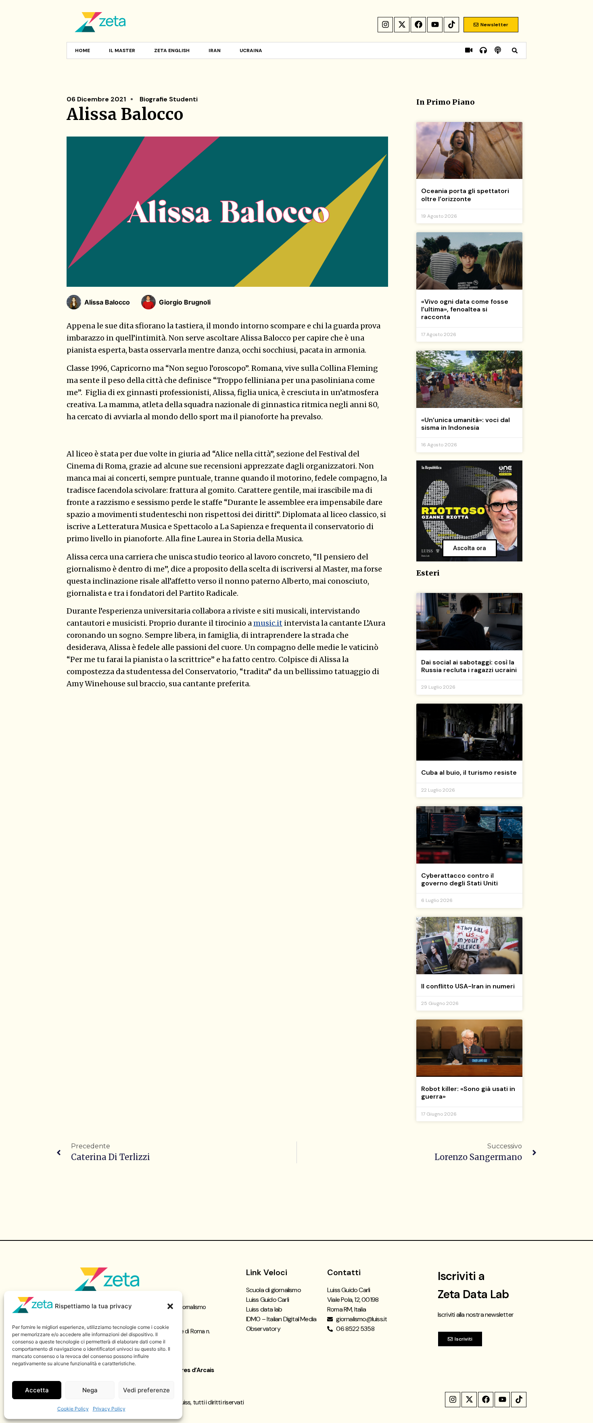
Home (82, 50)
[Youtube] (435, 24)
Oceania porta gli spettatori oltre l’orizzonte (465, 195)
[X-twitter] (401, 24)
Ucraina (251, 50)
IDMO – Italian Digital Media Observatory (281, 1324)
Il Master (122, 50)
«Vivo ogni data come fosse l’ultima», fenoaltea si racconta (464, 309)
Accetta (37, 1390)
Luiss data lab (264, 1309)
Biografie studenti (169, 99)
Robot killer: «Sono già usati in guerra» (468, 1093)
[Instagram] (385, 24)
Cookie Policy (73, 1409)
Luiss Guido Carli (267, 1299)
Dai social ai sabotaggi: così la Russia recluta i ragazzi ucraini (469, 666)
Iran (215, 50)
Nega (90, 1390)
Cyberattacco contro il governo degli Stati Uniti (459, 879)
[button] (170, 1306)
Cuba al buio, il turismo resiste (469, 772)
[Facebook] (418, 24)
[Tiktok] (451, 24)
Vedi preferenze (146, 1390)
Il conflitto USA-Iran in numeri (468, 986)
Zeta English (172, 50)
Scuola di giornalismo (273, 1290)
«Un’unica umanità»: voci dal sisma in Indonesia (465, 424)
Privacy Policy (109, 1409)
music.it (267, 623)
